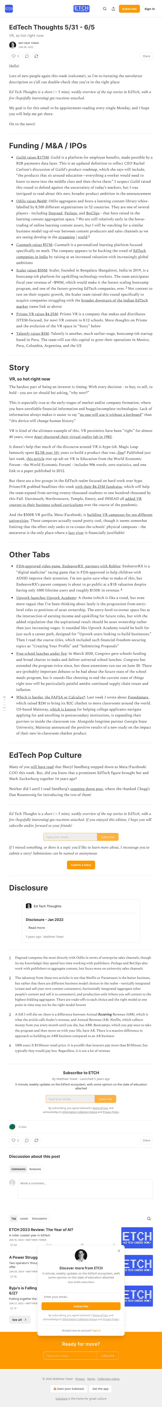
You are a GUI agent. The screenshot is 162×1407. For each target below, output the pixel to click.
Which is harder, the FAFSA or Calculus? (50, 697)
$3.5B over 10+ (47, 453)
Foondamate (138, 697)
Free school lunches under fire (41, 654)
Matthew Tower (29, 43)
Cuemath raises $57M (34, 245)
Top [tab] (13, 1218)
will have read (42, 767)
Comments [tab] (18, 1169)
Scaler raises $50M (31, 270)
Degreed (55, 213)
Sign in (150, 9)
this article (35, 459)
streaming (66, 237)
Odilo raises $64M (31, 201)
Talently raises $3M (32, 334)
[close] (119, 1251)
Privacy (80, 1379)
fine (121, 453)
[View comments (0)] (27, 56)
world (83, 237)
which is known (63, 709)
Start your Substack (70, 1389)
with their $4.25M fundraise (98, 487)
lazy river (76, 533)
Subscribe (129, 9)
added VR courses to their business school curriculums (75, 502)
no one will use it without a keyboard (110, 415)
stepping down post (86, 789)
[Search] (105, 9)
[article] (81, 1238)
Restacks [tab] (35, 1169)
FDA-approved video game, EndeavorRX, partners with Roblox (68, 566)
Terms (91, 1379)
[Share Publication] (113, 9)
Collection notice (109, 1379)
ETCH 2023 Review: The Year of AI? (41, 1229)
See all (17, 1320)
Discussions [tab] (39, 1218)
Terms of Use (100, 1315)
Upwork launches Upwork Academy (46, 598)
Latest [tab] (24, 1218)
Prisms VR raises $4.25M (37, 314)
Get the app (100, 1389)
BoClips (93, 213)
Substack (61, 1398)
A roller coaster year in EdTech (29, 1235)
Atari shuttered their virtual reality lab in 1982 (73, 437)
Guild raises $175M (32, 157)
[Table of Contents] (4, 703)
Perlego (70, 213)
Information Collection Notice (79, 1319)
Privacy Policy (111, 1319)
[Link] (3, 145)
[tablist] (26, 1169)
